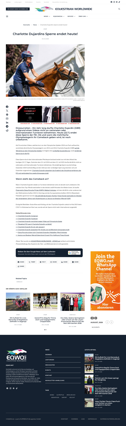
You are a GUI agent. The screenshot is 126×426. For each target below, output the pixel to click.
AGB (83, 419)
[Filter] (92, 318)
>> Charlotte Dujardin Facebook (27, 219)
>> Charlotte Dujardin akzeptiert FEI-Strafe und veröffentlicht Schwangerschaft (42, 230)
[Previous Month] (107, 322)
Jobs (52, 395)
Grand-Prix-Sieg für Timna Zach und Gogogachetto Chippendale (45, 319)
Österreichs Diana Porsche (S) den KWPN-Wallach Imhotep (36, 190)
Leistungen (18, 2)
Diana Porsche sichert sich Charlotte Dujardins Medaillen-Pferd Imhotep (42, 232)
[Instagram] (114, 2)
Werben (8, 2)
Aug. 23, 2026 (98, 382)
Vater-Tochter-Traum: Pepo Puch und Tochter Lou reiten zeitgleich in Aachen (107, 403)
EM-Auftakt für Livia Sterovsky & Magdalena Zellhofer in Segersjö (18, 319)
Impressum (92, 419)
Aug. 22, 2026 (72, 326)
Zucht (72, 397)
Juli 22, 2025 (45, 38)
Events (38, 2)
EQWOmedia (57, 16)
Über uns (82, 16)
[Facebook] (111, 2)
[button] (44, 329)
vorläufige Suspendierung (61, 151)
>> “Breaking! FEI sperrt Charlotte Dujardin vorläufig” (34, 224)
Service (70, 16)
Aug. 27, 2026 (18, 324)
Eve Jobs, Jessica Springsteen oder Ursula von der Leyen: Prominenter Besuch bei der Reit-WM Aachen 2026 (72, 320)
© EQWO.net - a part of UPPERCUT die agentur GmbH (23, 419)
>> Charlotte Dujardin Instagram (27, 216)
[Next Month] (111, 322)
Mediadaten (29, 2)
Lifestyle (60, 395)
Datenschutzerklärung (110, 419)
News (46, 16)
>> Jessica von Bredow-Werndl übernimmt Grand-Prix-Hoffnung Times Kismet (42, 235)
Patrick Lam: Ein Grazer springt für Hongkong (107, 379)
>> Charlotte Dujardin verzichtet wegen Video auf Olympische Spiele (39, 221)
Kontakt (46, 2)
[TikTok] (119, 2)
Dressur (19, 281)
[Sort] (95, 318)
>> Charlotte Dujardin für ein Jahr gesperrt (30, 227)
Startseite (26, 25)
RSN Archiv (71, 395)
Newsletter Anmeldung (59, 2)
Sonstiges (73, 314)
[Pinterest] (116, 2)
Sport (45, 29)
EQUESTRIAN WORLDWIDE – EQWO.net (45, 241)
